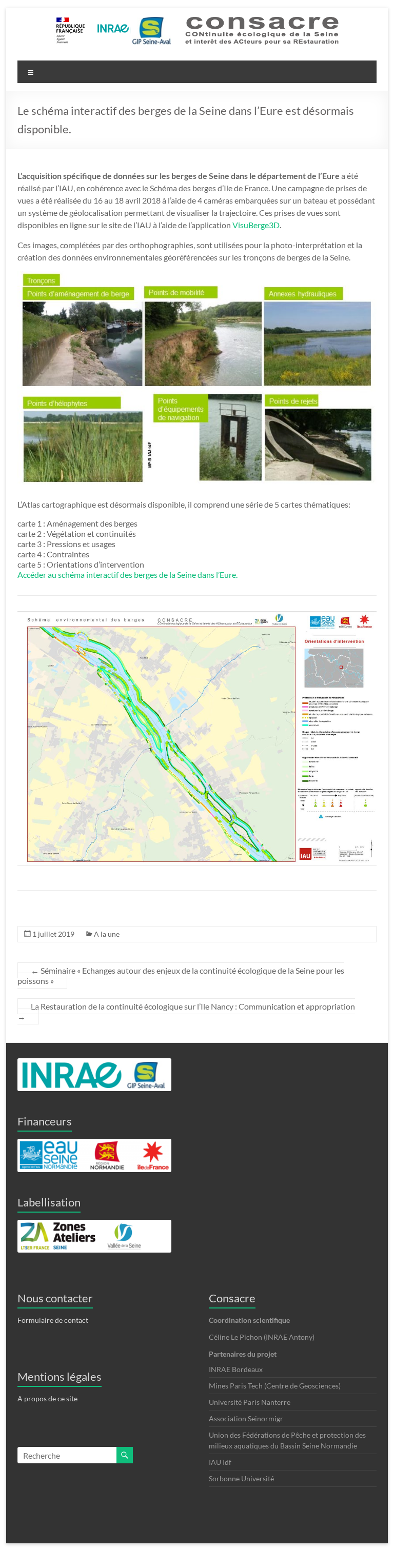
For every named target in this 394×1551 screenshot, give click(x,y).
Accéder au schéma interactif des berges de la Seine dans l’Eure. (127, 574)
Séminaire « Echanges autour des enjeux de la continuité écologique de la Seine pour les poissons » (180, 975)
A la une (107, 934)
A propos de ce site (47, 1398)
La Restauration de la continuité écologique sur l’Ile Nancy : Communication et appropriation (186, 1011)
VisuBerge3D (256, 225)
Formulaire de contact (52, 1320)
